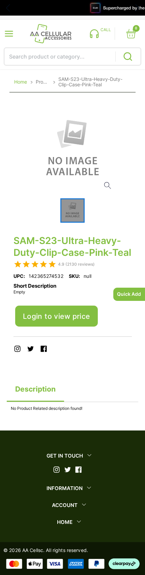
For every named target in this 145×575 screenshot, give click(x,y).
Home (20, 82)
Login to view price (56, 316)
